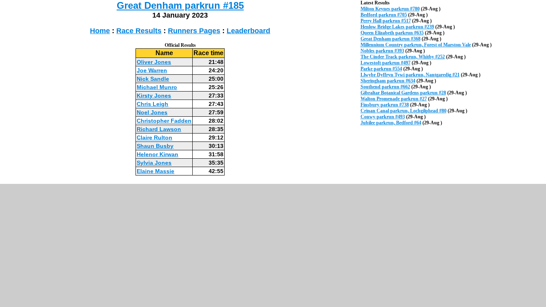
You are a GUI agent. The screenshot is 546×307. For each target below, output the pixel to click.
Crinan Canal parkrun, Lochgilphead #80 (403, 111)
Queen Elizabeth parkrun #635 (392, 33)
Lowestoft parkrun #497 (385, 63)
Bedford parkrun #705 (384, 15)
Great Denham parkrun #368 (390, 39)
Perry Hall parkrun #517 (386, 21)
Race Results (138, 31)
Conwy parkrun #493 (383, 117)
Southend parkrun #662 (385, 87)
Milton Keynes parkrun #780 (390, 9)
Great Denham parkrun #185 (180, 5)
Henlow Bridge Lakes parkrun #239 (397, 27)
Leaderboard (248, 31)
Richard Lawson (159, 129)
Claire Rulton (154, 137)
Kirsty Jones (154, 95)
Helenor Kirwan (157, 154)
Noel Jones (152, 112)
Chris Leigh (152, 104)
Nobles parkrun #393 (382, 51)
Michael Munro (157, 87)
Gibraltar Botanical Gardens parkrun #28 (403, 93)
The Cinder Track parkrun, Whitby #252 (403, 57)
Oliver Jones (154, 62)
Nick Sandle (153, 79)
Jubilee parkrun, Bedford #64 (391, 123)
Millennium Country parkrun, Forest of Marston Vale (416, 45)
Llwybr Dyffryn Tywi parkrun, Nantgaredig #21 (410, 75)
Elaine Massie (155, 171)
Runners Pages (194, 31)
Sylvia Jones (154, 162)
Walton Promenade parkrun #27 (394, 99)
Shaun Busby (155, 146)
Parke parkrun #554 (381, 69)
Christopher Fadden (164, 121)
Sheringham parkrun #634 (388, 81)
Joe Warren (152, 70)
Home (100, 31)
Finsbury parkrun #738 (385, 105)
